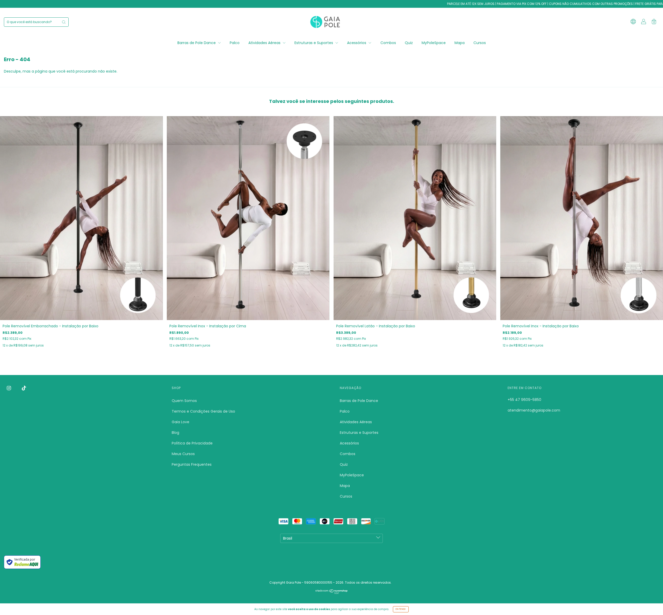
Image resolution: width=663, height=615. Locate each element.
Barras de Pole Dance (197, 42)
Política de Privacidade (192, 443)
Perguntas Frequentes (192, 464)
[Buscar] (63, 22)
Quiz (409, 42)
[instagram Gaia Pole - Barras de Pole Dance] (9, 388)
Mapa (460, 42)
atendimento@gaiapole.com (534, 410)
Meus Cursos (183, 453)
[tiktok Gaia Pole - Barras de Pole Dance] (24, 388)
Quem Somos (184, 400)
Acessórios (357, 42)
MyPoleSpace (434, 42)
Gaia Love (180, 422)
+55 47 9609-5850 (524, 399)
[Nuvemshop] (331, 592)
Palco (235, 42)
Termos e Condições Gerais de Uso (203, 411)
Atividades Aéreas (265, 42)
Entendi (401, 609)
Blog (175, 432)
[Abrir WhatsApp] (650, 602)
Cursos (479, 42)
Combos (388, 42)
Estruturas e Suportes (314, 42)
